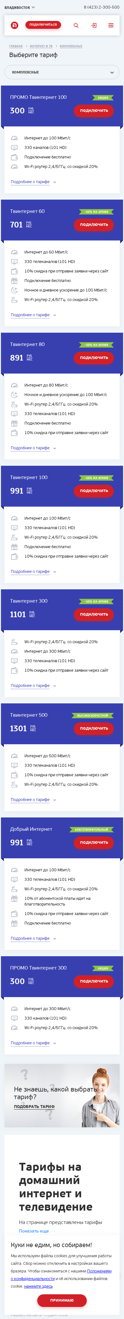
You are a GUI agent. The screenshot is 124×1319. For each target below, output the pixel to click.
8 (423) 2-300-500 (102, 7)
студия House (56, 1315)
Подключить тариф (94, 113)
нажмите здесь (38, 1286)
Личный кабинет (93, 25)
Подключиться (43, 25)
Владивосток (17, 7)
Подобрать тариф (34, 1107)
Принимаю (62, 1301)
